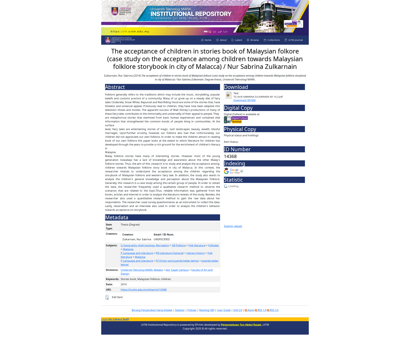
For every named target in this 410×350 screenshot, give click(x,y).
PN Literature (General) (170, 253)
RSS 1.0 (261, 310)
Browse (254, 39)
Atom (250, 310)
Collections (273, 39)
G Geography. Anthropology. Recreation (145, 245)
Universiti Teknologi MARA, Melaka (142, 270)
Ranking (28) (206, 310)
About (223, 39)
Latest (238, 39)
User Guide (224, 310)
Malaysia (128, 249)
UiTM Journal (295, 39)
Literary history (195, 253)
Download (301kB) (245, 100)
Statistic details (233, 226)
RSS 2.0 (274, 310)
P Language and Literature (137, 253)
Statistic (180, 310)
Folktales (213, 245)
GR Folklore (179, 245)
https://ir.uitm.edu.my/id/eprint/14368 (144, 289)
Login (115, 319)
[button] (107, 297)
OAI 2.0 (237, 310)
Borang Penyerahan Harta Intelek (152, 310)
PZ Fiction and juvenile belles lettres (177, 261)
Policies (192, 310)
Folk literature (197, 245)
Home (207, 39)
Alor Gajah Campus (177, 270)
